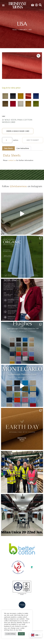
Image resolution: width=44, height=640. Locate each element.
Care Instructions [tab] (22, 148)
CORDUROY (22, 30)
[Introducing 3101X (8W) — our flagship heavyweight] (22, 300)
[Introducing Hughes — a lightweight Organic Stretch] (22, 257)
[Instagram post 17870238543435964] (22, 515)
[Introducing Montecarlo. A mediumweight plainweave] (22, 386)
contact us (12, 160)
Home (14, 30)
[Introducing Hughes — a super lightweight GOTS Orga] (22, 343)
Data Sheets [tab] (8, 148)
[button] (3, 5)
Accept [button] (21, 634)
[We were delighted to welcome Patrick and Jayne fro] (22, 472)
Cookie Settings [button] (10, 634)
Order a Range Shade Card (17, 131)
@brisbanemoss (18, 186)
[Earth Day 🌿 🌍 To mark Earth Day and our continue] (22, 429)
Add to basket (33, 140)
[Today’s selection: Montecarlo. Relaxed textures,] (22, 214)
